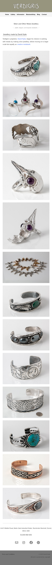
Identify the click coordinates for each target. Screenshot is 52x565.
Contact (44, 14)
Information (20, 14)
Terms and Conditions (8, 554)
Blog (38, 14)
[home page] (26, 7)
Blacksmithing (30, 14)
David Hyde (22, 39)
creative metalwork (23, 44)
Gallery (13, 14)
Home (7, 14)
